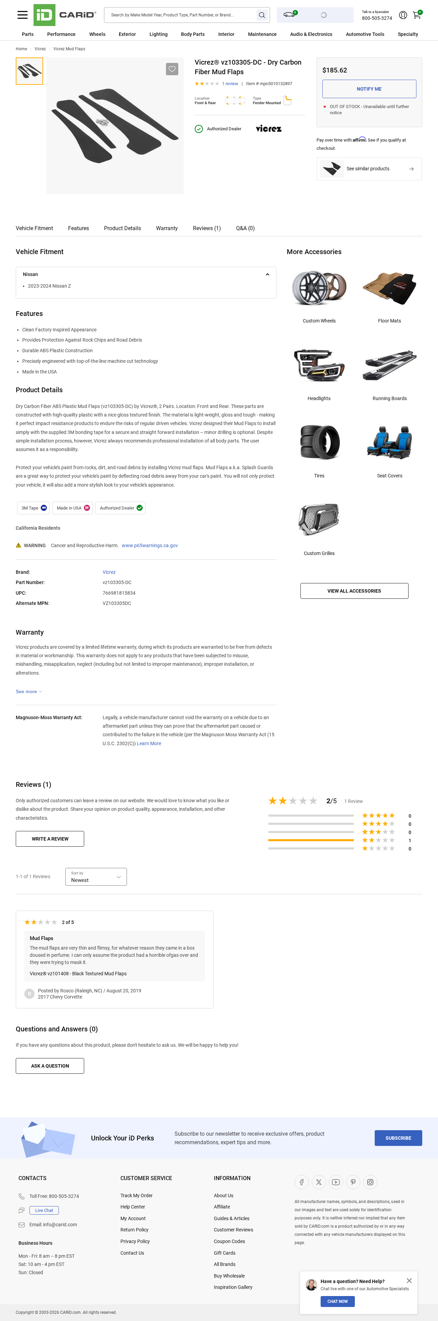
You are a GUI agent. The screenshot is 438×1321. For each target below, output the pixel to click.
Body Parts (193, 34)
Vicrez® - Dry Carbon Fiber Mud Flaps (29, 71)
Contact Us (132, 1253)
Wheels (97, 34)
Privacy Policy (135, 1241)
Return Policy (134, 1229)
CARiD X (319, 1182)
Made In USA (72, 508)
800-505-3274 (377, 18)
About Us (223, 1195)
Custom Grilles (319, 553)
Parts (28, 34)
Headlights (319, 398)
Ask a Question (50, 1066)
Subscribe (398, 1138)
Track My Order (136, 1195)
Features (78, 228)
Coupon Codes (229, 1241)
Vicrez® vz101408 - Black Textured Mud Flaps (78, 973)
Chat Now (337, 1301)
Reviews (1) (207, 228)
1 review (230, 83)
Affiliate (222, 1207)
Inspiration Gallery (233, 1287)
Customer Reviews (233, 1229)
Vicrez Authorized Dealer (120, 508)
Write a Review (50, 839)
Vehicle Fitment (34, 228)
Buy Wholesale (229, 1276)
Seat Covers (389, 475)
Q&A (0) (245, 228)
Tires (319, 475)
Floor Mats (389, 320)
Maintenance (262, 34)
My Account (133, 1218)
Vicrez (40, 49)
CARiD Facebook (302, 1182)
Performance (61, 34)
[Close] (409, 1280)
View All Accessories (354, 591)
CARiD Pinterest (353, 1182)
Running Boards (390, 398)
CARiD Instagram (370, 1182)
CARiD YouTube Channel (336, 1182)
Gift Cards (224, 1253)
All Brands (224, 1264)
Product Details (122, 228)
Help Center (132, 1207)
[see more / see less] (29, 691)
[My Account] (403, 15)
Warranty (167, 228)
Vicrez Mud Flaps (69, 49)
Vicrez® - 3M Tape (33, 508)
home (21, 49)
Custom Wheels (319, 320)
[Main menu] (22, 15)
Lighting (159, 34)
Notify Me (369, 89)
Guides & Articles (231, 1218)
